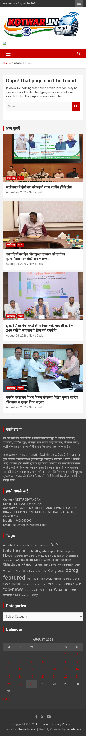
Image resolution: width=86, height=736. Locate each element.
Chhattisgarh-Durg (24, 555)
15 (65, 669)
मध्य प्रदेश (26, 595)
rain (44, 584)
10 (8, 669)
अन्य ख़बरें (13, 128)
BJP (54, 545)
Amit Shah (23, 545)
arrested (44, 545)
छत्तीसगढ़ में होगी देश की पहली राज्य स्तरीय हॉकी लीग (39, 187)
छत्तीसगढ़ (7, 595)
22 (65, 676)
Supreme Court (72, 583)
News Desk (36, 192)
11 (20, 669)
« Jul (6, 699)
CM (44, 571)
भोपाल (16, 595)
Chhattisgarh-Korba (29, 560)
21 (54, 676)
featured (14, 577)
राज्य (20, 177)
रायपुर (35, 595)
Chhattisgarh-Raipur (18, 564)
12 (31, 669)
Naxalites (27, 584)
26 (31, 684)
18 (20, 676)
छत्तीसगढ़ (11, 177)
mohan (67, 579)
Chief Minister (65, 565)
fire (28, 578)
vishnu (46, 589)
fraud (35, 578)
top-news (13, 589)
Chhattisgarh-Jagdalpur (50, 555)
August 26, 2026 (16, 192)
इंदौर (74, 590)
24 (8, 684)
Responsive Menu (79, 3)
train (27, 590)
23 (77, 676)
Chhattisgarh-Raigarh (57, 559)
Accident (9, 545)
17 (8, 676)
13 (43, 669)
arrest (34, 545)
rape (50, 583)
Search (76, 106)
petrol (37, 584)
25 (20, 684)
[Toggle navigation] (8, 53)
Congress (56, 570)
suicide (58, 584)
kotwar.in (42, 724)
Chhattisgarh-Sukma (45, 565)
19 (31, 676)
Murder (16, 584)
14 (54, 669)
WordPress (74, 729)
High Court (46, 578)
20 (43, 676)
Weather (62, 589)
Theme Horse (26, 729)
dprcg (72, 570)
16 (77, 669)
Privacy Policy (61, 724)
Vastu (35, 590)
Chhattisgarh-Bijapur (42, 551)
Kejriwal (58, 579)
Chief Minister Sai (32, 571)
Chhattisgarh (15, 550)
